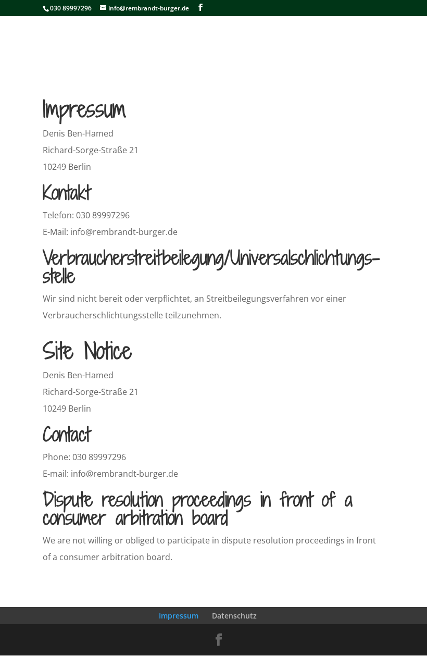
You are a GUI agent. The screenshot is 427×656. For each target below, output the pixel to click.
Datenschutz (234, 616)
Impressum (178, 616)
